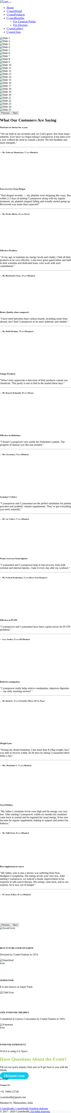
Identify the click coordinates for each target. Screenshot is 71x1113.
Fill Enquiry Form (14, 1075)
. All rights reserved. (39, 1111)
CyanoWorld (14, 11)
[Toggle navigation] (10, 2)
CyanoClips (14, 32)
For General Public (24, 21)
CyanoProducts (16, 14)
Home (10, 7)
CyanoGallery (15, 28)
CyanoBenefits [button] (15, 18)
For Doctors (20, 25)
